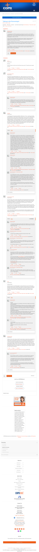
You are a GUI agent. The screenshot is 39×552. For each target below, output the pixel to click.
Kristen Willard (23, 69)
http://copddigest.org (21, 256)
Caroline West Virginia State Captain (18, 126)
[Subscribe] (35, 21)
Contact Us (19, 485)
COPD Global (18, 466)
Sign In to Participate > (19, 388)
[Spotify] (20, 531)
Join (33, 0)
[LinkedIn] (19, 529)
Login (35, 0)
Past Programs (19, 472)
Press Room (18, 464)
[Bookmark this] (34, 21)
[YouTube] (23, 529)
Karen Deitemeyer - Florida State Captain (29, 24)
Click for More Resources (16, 17)
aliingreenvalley (9, 31)
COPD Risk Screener (19, 483)
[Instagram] (21, 529)
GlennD (10, 50)
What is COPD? (19, 478)
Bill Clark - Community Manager (15, 105)
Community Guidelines (27, 548)
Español (19, 490)
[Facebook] (15, 529)
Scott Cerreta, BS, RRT (23, 228)
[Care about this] (33, 21)
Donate (34, 4)
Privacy (21, 548)
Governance (18, 470)
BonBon (11, 126)
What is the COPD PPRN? (19, 479)
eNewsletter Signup (19, 542)
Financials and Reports (18, 468)
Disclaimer (17, 548)
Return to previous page (6, 22)
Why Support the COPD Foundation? (19, 482)
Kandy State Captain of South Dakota (17, 50)
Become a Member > (19, 384)
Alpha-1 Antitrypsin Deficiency (19, 489)
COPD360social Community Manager (21, 436)
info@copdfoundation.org (19, 525)
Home (3, 13)
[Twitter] (17, 529)
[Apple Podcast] (18, 531)
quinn (8, 50)
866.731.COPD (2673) (20, 521)
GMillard (11, 92)
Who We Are (18, 462)
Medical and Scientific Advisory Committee (19, 487)
